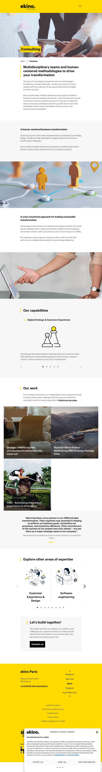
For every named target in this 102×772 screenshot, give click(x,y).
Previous (21, 367)
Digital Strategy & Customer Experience (48, 320)
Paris (69, 683)
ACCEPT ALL (38, 762)
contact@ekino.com (39, 689)
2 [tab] (46, 366)
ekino (27, 6)
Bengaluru (70, 674)
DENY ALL (62, 762)
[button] (97, 732)
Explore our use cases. (67, 400)
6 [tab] (56, 607)
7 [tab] (59, 607)
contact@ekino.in (43, 692)
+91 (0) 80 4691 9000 (28, 692)
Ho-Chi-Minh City (70, 692)
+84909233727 (26, 689)
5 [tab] (58, 366)
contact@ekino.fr (41, 686)
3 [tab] (50, 366)
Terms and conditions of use (53, 709)
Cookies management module (53, 721)
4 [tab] (54, 366)
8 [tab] (63, 607)
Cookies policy (53, 713)
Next (81, 367)
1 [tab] (43, 366)
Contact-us (37, 644)
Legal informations (53, 705)
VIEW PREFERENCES (86, 762)
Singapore (69, 688)
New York (69, 679)
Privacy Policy (73, 755)
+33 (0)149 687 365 (27, 686)
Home (22, 61)
